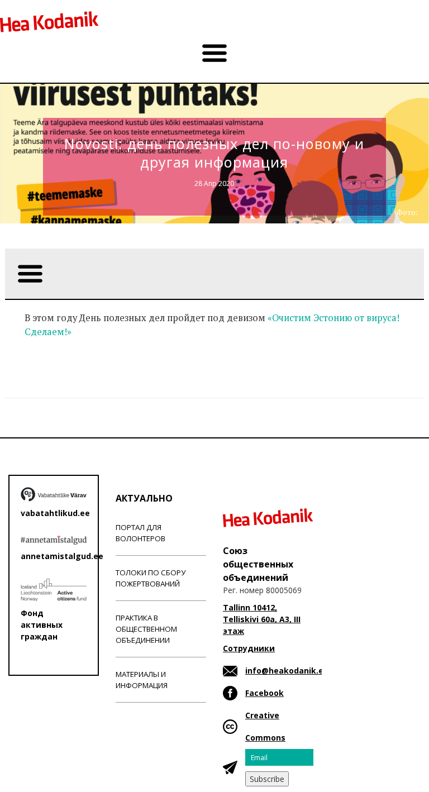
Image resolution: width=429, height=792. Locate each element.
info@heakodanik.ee (286, 670)
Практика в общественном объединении (146, 629)
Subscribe (267, 779)
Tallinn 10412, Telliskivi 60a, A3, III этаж (262, 619)
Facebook (264, 693)
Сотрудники (249, 648)
